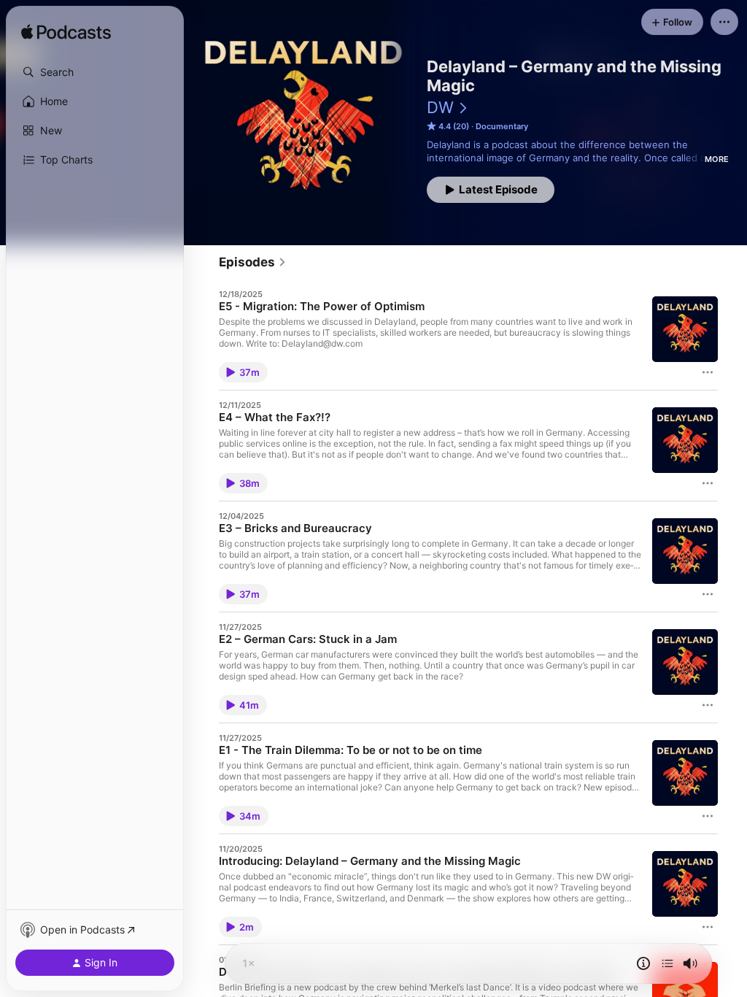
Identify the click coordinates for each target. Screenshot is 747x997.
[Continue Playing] (667, 963)
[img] (66, 33)
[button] (95, 72)
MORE (717, 159)
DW (440, 107)
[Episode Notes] (643, 963)
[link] (253, 262)
